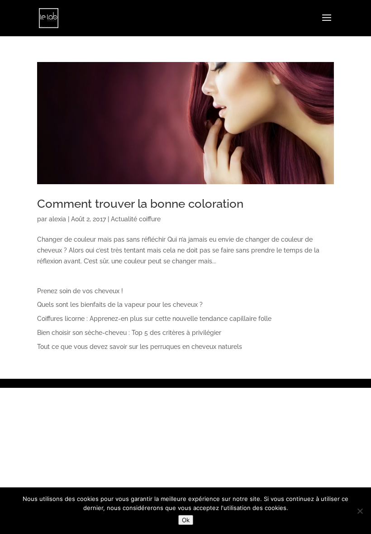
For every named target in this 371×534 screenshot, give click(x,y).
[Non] (359, 510)
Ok (186, 520)
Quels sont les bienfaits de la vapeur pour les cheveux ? (120, 304)
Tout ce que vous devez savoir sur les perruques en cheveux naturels (139, 346)
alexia (57, 219)
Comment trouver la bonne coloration (140, 203)
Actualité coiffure (136, 219)
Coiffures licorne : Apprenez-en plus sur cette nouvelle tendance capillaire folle (154, 318)
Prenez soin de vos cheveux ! (80, 291)
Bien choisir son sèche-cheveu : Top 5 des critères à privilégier (129, 332)
